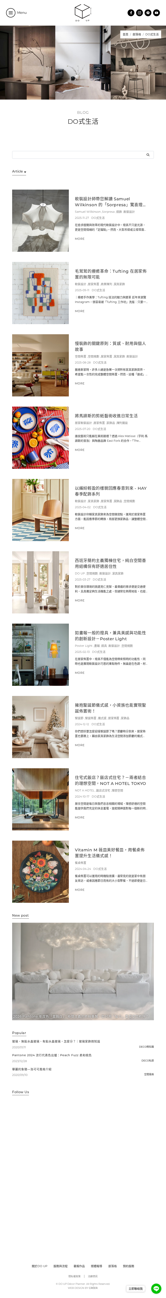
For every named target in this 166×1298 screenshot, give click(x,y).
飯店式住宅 (103, 790)
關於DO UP (39, 1266)
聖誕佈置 (90, 718)
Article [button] (17, 171)
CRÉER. (93, 1287)
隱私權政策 (74, 1276)
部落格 (137, 34)
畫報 (97, 646)
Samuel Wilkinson (87, 212)
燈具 (104, 646)
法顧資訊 (93, 1276)
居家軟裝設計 (83, 423)
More (80, 239)
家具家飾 (119, 284)
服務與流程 (60, 1266)
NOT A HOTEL (85, 790)
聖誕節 (79, 718)
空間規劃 (93, 356)
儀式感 (102, 718)
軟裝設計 (129, 212)
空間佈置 (80, 356)
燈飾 (119, 212)
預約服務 (128, 1266)
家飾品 (110, 423)
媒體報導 (96, 1266)
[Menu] (10, 12)
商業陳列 (106, 284)
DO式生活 (98, 218)
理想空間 (117, 790)
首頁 (125, 34)
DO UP (80, 573)
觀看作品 (79, 1266)
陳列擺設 (122, 423)
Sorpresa (108, 212)
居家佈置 (93, 284)
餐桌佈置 (80, 863)
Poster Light (84, 646)
